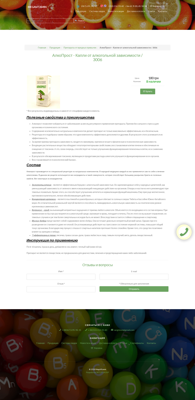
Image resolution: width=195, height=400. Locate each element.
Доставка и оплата (136, 11)
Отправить (134, 289)
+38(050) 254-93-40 (97, 330)
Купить (148, 91)
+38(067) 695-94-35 (71, 330)
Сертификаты (137, 343)
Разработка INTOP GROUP (97, 372)
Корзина (98, 348)
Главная (40, 343)
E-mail (134, 271)
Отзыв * (61, 283)
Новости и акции (116, 11)
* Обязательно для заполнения (134, 283)
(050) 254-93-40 (116, 6)
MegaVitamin (37, 6)
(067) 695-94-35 (89, 6)
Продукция (80, 11)
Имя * (61, 271)
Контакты (162, 11)
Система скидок (97, 11)
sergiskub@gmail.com (124, 330)
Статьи (151, 11)
